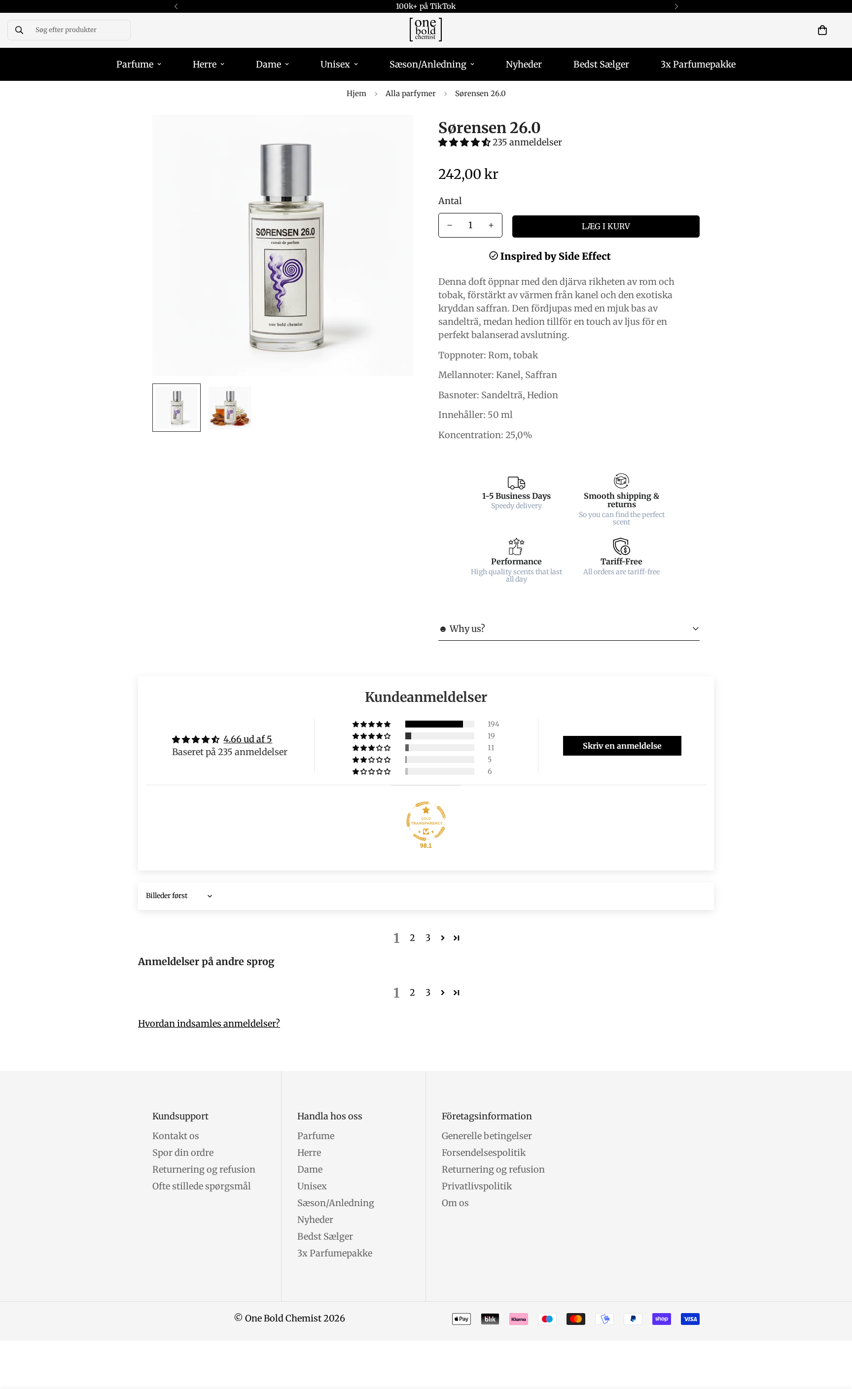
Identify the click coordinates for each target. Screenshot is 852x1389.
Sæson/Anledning (428, 64)
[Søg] (19, 30)
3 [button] (428, 937)
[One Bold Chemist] (426, 30)
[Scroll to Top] (832, 1335)
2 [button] (412, 937)
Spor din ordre (182, 1152)
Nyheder (524, 64)
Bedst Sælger (601, 64)
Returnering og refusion (203, 1169)
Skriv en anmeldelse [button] (622, 746)
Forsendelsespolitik (484, 1152)
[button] (822, 30)
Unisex (335, 64)
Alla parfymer (411, 93)
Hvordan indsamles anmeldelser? (209, 1023)
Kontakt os (175, 1136)
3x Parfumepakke (698, 64)
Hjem (356, 93)
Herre (204, 64)
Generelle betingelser (487, 1136)
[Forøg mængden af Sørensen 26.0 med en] (491, 225)
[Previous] (176, 6)
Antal (450, 201)
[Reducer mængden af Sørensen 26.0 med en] (450, 225)
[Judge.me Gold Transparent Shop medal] (426, 821)
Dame (268, 64)
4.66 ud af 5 (247, 739)
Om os (455, 1203)
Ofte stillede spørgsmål (201, 1186)
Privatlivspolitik (477, 1186)
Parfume (134, 64)
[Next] (676, 6)
